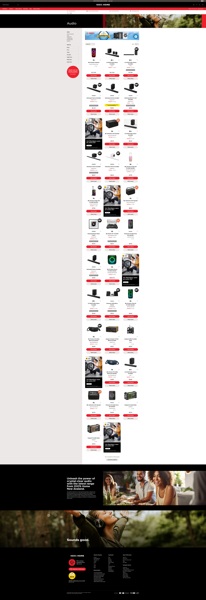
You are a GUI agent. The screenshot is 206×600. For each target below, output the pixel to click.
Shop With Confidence (127, 571)
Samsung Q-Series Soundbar (94, 98)
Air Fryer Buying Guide (98, 572)
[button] (201, 1)
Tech (94, 566)
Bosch (109, 558)
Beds (95, 567)
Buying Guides (36, 8)
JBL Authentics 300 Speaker (130, 200)
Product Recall (125, 576)
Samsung (110, 568)
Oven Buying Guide (97, 577)
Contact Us (125, 567)
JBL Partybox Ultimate (93, 62)
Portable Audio (69, 38)
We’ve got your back (126, 577)
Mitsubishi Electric (111, 566)
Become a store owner (127, 559)
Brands (11, 8)
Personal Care (96, 559)
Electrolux (110, 561)
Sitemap (80, 593)
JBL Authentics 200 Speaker (93, 404)
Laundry (95, 561)
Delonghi (109, 559)
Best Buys (25, 8)
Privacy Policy (69, 593)
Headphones (69, 36)
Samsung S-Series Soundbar (94, 166)
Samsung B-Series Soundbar (94, 269)
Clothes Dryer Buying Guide (99, 575)
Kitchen (95, 557)
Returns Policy (125, 575)
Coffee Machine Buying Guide (99, 573)
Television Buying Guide (98, 580)
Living (95, 562)
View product (94, 75)
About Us (124, 557)
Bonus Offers (19, 8)
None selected (200, 8)
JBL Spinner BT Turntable (112, 233)
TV (94, 563)
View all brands (111, 571)
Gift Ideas (125, 562)
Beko (109, 557)
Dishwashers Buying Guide (98, 576)
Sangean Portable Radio (131, 404)
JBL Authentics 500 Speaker (112, 133)
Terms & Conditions (75, 593)
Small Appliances (97, 558)
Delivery (124, 572)
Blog (31, 8)
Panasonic (110, 567)
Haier (109, 563)
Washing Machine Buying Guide (99, 581)
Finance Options (126, 568)
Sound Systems (70, 39)
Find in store (94, 78)
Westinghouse (111, 570)
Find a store (125, 558)
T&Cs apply (71, 580)
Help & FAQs (125, 573)
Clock (68, 35)
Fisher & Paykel (111, 562)
